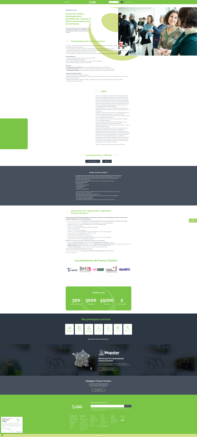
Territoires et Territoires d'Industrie (94, 421)
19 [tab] (111, 275)
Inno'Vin (94, 237)
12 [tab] (100, 275)
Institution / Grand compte (95, 426)
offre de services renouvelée (109, 105)
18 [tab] (110, 275)
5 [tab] (90, 275)
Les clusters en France (74, 420)
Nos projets (82, 430)
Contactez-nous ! (110, 250)
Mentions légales (98, 435)
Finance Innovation (107, 231)
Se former (82, 417)
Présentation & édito (73, 417)
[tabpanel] (72, 269)
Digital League (86, 222)
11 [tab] (99, 275)
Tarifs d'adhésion (114, 419)
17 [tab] (108, 275)
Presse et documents (104, 422)
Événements (103, 420)
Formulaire (123, 417)
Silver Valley (95, 231)
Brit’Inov (81, 225)
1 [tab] (83, 275)
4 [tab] (88, 275)
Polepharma (83, 227)
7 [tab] (93, 275)
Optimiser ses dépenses (84, 419)
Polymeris (96, 227)
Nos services (113, 417)
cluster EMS (83, 231)
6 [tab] (91, 275)
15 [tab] (105, 275)
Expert (91, 424)
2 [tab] (85, 275)
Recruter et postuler (83, 428)
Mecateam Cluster (102, 224)
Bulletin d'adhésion (114, 420)
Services (71, 428)
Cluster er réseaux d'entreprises (93, 418)
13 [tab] (102, 275)
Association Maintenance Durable (87, 238)
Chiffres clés (72, 426)
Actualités (102, 419)
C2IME (78, 228)
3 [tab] (86, 275)
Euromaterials (83, 230)
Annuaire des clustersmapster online (104, 426)
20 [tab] (113, 275)
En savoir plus (98, 390)
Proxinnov (82, 233)
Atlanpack (109, 237)
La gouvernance (92, 161)
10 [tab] (97, 275)
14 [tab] (103, 275)
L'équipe (106, 161)
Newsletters (103, 417)
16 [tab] (106, 275)
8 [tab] (94, 275)
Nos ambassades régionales (73, 423)
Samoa (94, 233)
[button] (67, 2)
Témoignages (113, 422)
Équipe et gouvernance (74, 419)
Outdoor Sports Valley (109, 222)
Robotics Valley (88, 224)
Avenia (85, 237)
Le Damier (96, 222)
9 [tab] (96, 275)
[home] (92, 2)
